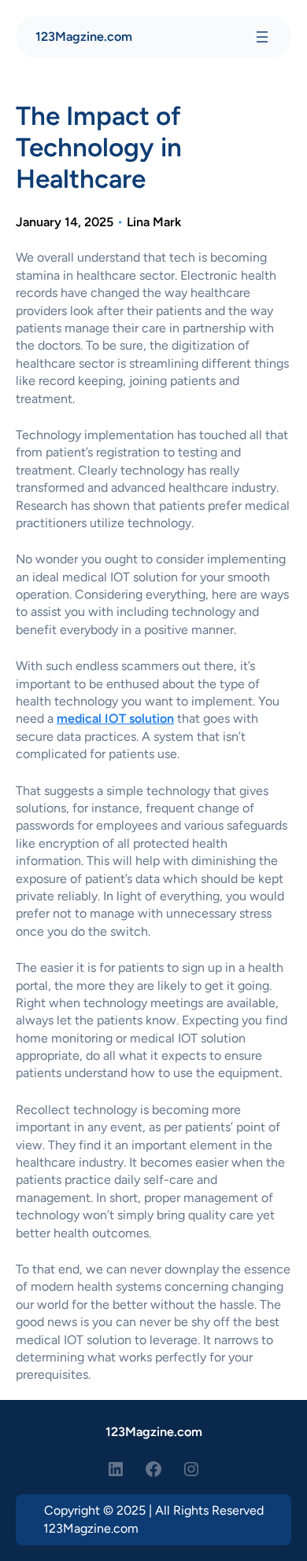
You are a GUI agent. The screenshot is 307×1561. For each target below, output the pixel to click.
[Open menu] (262, 36)
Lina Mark (154, 221)
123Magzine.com (83, 36)
